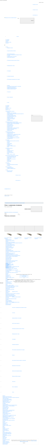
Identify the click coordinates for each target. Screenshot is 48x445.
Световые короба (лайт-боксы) (7, 396)
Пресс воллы (9, 161)
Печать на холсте (8, 259)
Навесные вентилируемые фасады (10, 295)
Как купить (8, 212)
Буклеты (8, 142)
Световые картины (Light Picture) (12, 128)
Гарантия (17, 212)
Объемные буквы (9, 130)
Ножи (8, 153)
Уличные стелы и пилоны (10, 118)
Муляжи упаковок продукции (11, 157)
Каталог (17, 36)
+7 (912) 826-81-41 (17, 180)
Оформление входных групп (7, 401)
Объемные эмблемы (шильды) (10, 296)
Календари (8, 144)
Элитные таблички (9, 124)
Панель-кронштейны (10, 114)
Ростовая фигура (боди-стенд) (11, 156)
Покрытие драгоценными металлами (12, 164)
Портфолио (7, 40)
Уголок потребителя (5, 417)
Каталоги (8, 141)
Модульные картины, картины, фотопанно (12, 260)
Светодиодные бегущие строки (11, 116)
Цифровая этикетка (8, 239)
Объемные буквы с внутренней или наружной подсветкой (15, 113)
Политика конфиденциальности (24, 275)
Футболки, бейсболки (10, 152)
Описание (5, 212)
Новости (7, 41)
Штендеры (8, 119)
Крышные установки (10, 117)
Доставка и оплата (8, 42)
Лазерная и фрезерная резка (11, 168)
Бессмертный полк (10, 138)
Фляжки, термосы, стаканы (10, 285)
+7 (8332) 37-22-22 (35, 4)
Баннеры (7, 292)
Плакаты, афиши (9, 143)
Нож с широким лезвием (7, 237)
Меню (8, 146)
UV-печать (7, 252)
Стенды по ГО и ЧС (10, 133)
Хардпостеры (8, 288)
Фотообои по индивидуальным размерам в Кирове (13, 251)
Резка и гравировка (8, 300)
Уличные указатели (10, 120)
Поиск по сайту (8, 109)
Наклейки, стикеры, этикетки (7, 425)
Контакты (7, 267)
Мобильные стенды (10, 126)
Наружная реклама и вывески (10, 240)
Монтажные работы (10, 170)
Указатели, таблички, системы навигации (13, 123)
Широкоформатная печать (9, 250)
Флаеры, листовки (5, 424)
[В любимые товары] (36, 209)
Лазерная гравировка (10, 167)
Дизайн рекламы (9, 171)
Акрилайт (8, 165)
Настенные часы (9, 151)
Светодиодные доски (10, 125)
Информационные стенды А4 (11, 135)
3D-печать (8, 163)
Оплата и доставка (13, 212)
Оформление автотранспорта (10, 294)
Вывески (7, 241)
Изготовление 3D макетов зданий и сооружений (13, 293)
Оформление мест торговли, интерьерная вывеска (14, 122)
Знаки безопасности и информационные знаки (13, 134)
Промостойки (9, 160)
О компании (7, 39)
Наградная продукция (10, 150)
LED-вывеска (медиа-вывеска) (11, 115)
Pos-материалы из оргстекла (10, 289)
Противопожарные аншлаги (11, 132)
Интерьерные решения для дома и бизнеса (12, 254)
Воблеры (8, 159)
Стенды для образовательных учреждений (13, 137)
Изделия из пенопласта (10, 129)
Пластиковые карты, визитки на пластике (13, 140)
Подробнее (6, 238)
